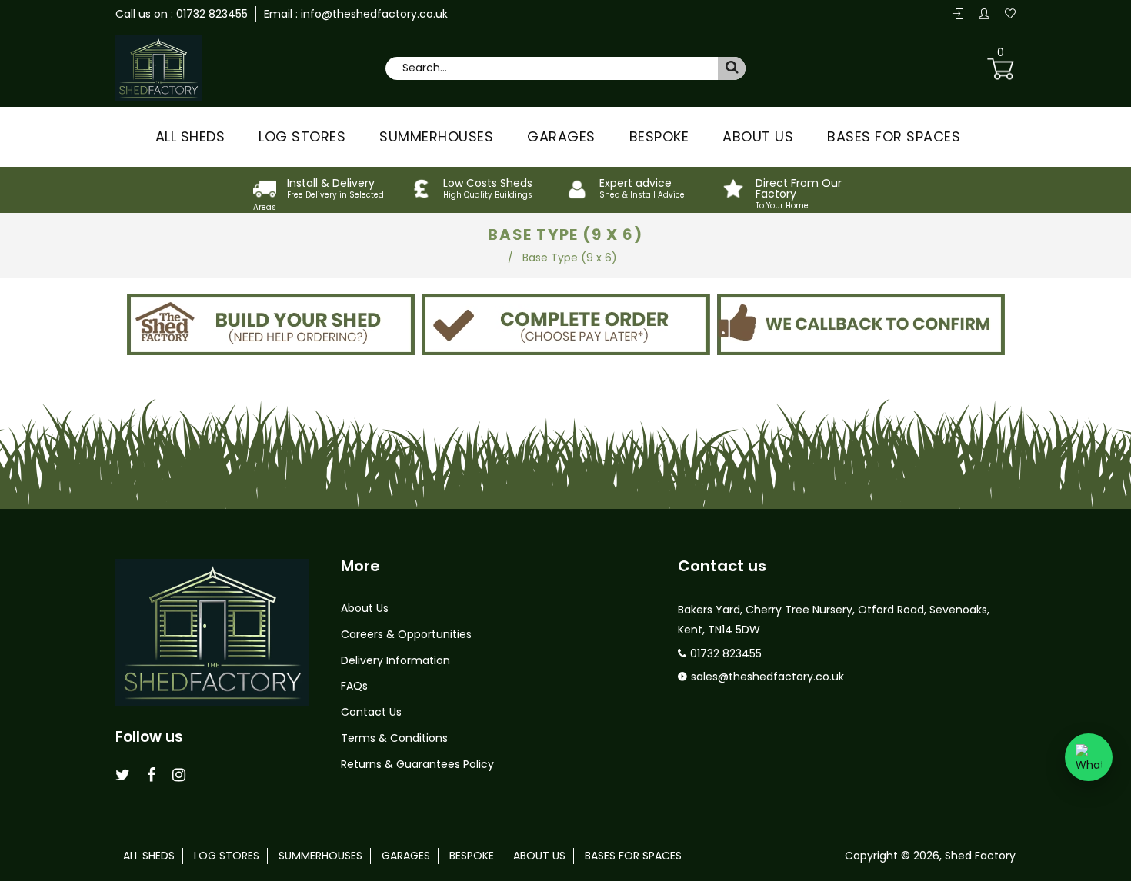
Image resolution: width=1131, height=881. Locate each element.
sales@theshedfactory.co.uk (767, 676)
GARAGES (561, 136)
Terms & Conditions (394, 738)
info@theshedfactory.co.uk (373, 14)
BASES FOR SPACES (893, 136)
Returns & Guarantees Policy (417, 764)
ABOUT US (757, 136)
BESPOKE (659, 136)
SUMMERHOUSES (436, 136)
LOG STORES (302, 136)
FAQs (354, 685)
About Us (365, 608)
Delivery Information (395, 660)
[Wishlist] (1010, 14)
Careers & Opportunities (406, 634)
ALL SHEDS (190, 136)
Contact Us (371, 712)
